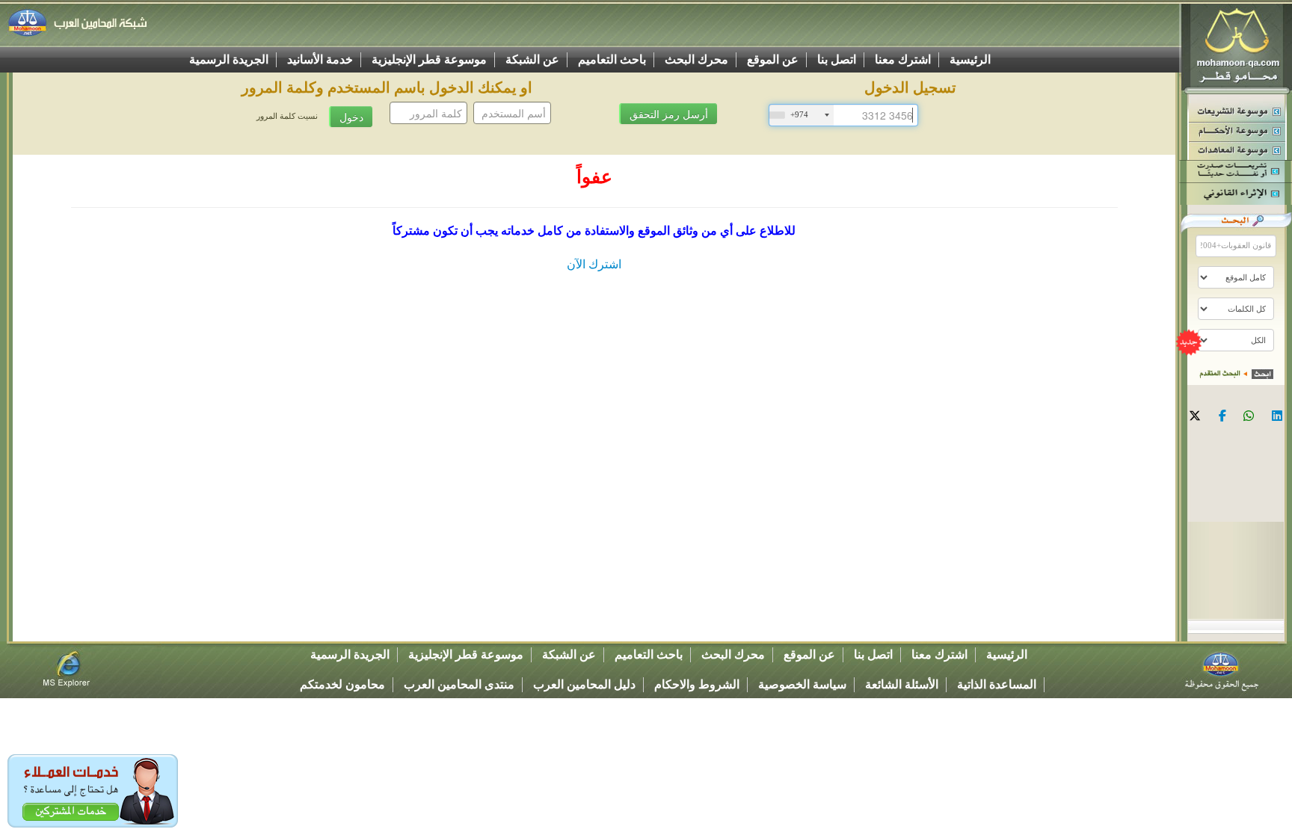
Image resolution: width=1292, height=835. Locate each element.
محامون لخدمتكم (342, 684)
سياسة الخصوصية (802, 684)
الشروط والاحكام (696, 684)
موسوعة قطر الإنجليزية (429, 59)
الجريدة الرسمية (228, 59)
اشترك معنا (903, 59)
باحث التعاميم (612, 59)
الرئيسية (970, 59)
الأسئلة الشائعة (901, 684)
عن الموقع (773, 59)
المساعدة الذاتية (996, 684)
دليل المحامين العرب (584, 684)
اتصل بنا (836, 59)
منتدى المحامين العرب (459, 684)
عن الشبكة (532, 59)
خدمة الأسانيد (320, 59)
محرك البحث (696, 59)
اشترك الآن (594, 264)
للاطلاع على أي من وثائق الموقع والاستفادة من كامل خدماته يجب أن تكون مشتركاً (594, 230)
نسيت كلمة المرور (287, 116)
